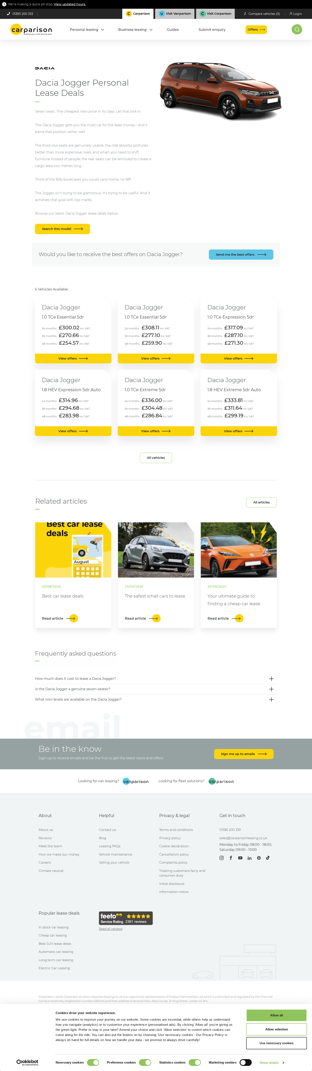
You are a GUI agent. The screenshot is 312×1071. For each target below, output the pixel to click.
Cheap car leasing (53, 935)
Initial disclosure (171, 884)
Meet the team (50, 846)
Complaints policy (173, 862)
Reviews (45, 838)
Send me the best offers (235, 254)
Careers (45, 862)
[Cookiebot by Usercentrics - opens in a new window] (27, 1063)
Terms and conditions (176, 830)
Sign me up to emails (238, 754)
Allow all (276, 1015)
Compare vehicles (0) (264, 14)
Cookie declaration (174, 846)
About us (46, 830)
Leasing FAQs (109, 846)
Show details (269, 1062)
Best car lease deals (62, 596)
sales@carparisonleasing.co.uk (243, 838)
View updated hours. (70, 4)
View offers (67, 358)
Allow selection (276, 1029)
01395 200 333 (23, 14)
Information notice (173, 892)
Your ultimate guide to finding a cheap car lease (234, 600)
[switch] (145, 1062)
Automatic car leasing (56, 952)
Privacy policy (170, 838)
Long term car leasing (56, 960)
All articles (261, 502)
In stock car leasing (54, 927)
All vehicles (156, 458)
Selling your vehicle (114, 862)
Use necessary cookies (277, 1043)
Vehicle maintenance (115, 854)
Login (297, 14)
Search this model (57, 229)
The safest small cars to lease (155, 596)
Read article (53, 618)
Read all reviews (110, 929)
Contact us (107, 830)
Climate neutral (51, 871)
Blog (102, 838)
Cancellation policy (174, 854)
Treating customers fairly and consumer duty (182, 873)
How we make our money (59, 854)
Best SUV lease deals (55, 944)
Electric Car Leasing (54, 968)
